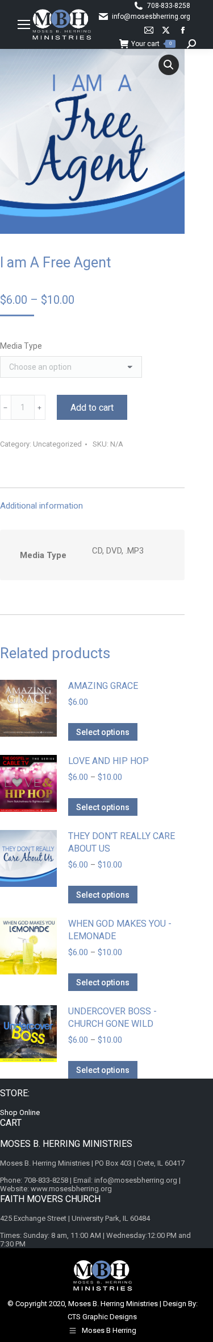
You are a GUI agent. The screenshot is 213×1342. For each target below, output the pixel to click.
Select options (103, 732)
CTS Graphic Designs (102, 1316)
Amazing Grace (103, 685)
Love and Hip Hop (108, 760)
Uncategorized (57, 444)
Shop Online (20, 1112)
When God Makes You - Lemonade (120, 930)
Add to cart (92, 407)
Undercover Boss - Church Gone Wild (112, 1017)
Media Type (21, 345)
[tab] (92, 500)
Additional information (41, 506)
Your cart (151, 44)
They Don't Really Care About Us (121, 842)
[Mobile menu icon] (24, 24)
